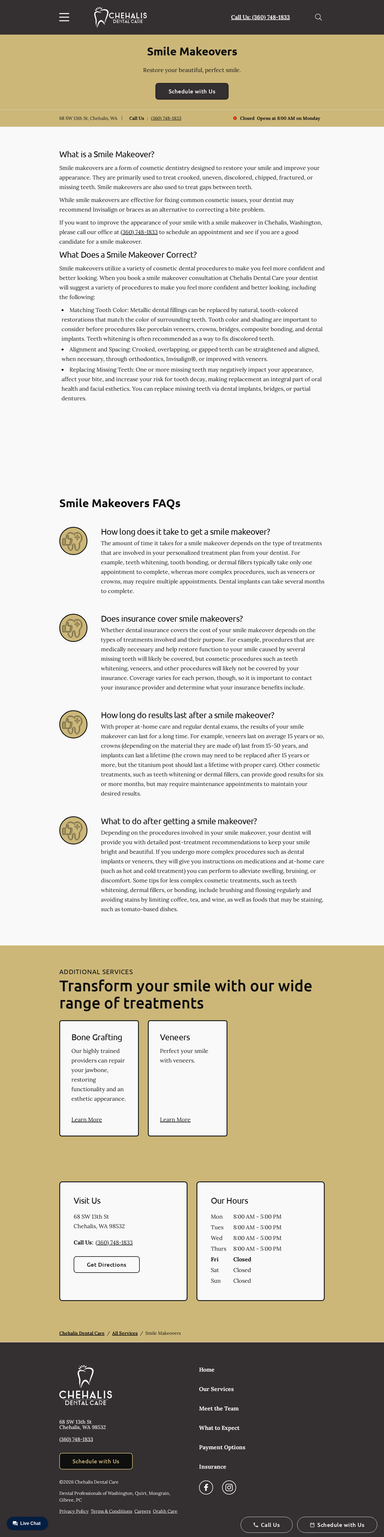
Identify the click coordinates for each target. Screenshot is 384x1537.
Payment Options (222, 1447)
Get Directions (107, 1264)
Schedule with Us (192, 91)
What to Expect (219, 1427)
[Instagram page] (229, 1487)
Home (206, 1369)
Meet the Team (219, 1408)
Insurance (212, 1466)
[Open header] (65, 17)
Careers (142, 1511)
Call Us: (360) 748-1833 (260, 17)
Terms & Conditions (111, 1511)
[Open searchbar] (318, 17)
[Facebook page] (206, 1487)
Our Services (216, 1388)
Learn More (86, 1119)
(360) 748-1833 (166, 118)
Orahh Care (165, 1511)
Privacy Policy (74, 1511)
